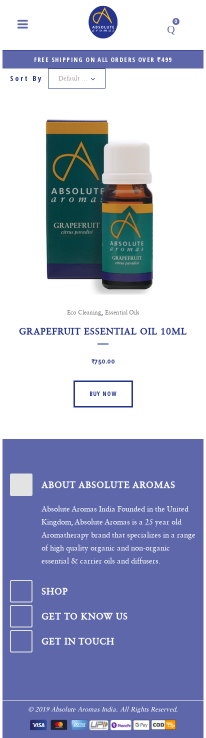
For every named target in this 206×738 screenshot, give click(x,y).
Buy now (103, 394)
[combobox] (77, 78)
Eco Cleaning (84, 312)
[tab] (103, 485)
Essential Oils (122, 312)
